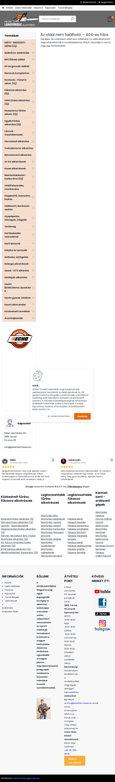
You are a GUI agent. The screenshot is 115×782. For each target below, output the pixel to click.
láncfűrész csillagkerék (47, 551)
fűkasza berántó (77, 532)
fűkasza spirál (75, 542)
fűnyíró (100, 522)
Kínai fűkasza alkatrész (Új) (16, 549)
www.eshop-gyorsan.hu (26, 778)
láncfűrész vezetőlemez (48, 544)
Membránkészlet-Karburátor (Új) (19, 552)
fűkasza (100, 515)
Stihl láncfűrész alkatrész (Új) (17, 522)
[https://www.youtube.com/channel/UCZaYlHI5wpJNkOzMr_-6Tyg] (102, 590)
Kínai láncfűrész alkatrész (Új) (17, 519)
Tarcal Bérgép (65, 7)
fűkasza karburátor (78, 525)
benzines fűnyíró (105, 545)
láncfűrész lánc (49, 515)
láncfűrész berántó (51, 555)
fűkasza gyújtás (76, 549)
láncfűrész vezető (51, 525)
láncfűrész (101, 512)
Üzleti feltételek (23, 7)
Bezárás (82, 416)
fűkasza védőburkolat (80, 545)
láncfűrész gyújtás (51, 539)
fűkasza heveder (77, 522)
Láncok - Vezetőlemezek (14, 525)
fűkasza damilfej (76, 552)
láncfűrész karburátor (53, 529)
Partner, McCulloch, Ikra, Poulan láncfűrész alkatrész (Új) (18, 537)
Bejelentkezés (89, 2)
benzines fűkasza (100, 551)
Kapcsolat (50, 7)
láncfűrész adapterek (53, 519)
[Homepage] (3, 8)
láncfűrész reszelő (51, 522)
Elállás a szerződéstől (74, 761)
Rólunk (9, 7)
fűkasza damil (75, 519)
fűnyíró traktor (104, 519)
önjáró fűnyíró (103, 555)
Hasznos (38, 7)
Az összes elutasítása (59, 416)
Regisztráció (107, 2)
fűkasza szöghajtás (78, 529)
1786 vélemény (74, 486)
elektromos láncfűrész (102, 527)
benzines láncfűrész (101, 534)
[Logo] (21, 19)
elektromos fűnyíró (102, 541)
